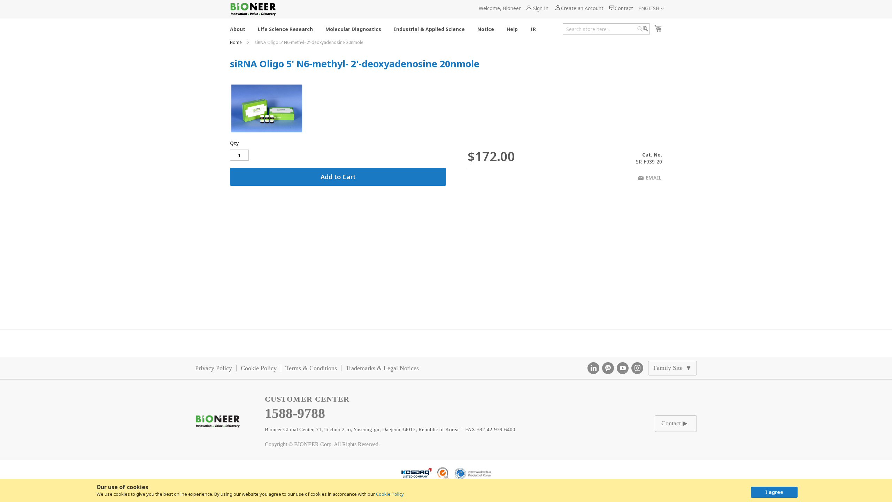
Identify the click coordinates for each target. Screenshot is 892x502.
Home (236, 42)
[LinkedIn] (593, 368)
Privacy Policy (213, 368)
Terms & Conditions (311, 368)
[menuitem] (237, 29)
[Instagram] (637, 368)
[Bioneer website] (253, 9)
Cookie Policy (390, 494)
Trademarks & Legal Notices (382, 368)
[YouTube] (623, 368)
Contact (624, 8)
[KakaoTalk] (608, 368)
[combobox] (606, 29)
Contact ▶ (674, 423)
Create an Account (582, 8)
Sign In (540, 8)
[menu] (385, 29)
